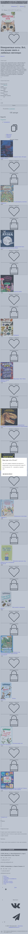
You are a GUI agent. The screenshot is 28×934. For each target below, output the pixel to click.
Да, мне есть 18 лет (7, 474)
